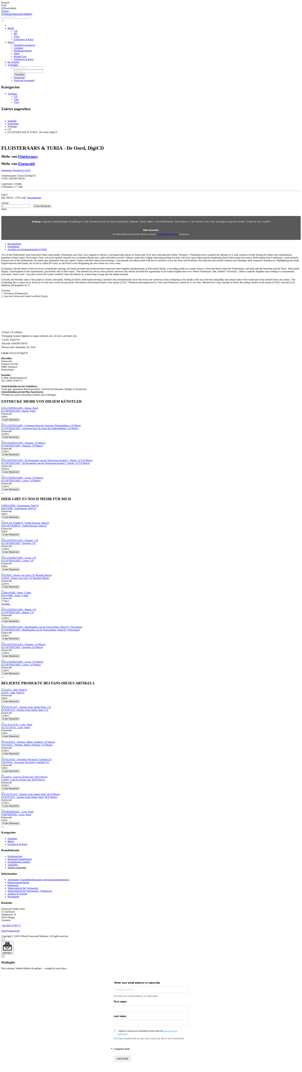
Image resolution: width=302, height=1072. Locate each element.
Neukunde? (19, 77)
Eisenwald (26, 164)
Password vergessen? (24, 80)
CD (15, 31)
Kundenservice (15, 856)
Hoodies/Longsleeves (24, 45)
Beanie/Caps (20, 56)
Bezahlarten (13, 896)
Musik (11, 28)
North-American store (168, 234)
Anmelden (13, 65)
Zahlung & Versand (17, 893)
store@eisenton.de (10, 931)
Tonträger (12, 93)
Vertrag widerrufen (17, 867)
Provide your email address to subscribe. (136, 996)
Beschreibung (14, 243)
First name (120, 1001)
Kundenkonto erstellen (19, 862)
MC (16, 33)
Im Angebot (13, 62)
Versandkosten (34, 197)
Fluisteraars (28, 156)
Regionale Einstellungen (20, 859)
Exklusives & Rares (24, 39)
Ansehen (5, 604)
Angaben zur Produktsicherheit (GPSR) (27, 249)
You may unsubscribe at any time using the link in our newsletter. (149, 1038)
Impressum (13, 885)
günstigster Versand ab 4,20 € (16, 170)
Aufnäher (18, 48)
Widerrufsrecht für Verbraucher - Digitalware (30, 891)
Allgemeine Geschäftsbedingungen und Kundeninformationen (38, 879)
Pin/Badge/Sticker (23, 50)
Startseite (12, 121)
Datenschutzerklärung (18, 882)
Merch (11, 42)
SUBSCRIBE (123, 1059)
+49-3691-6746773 (11, 925)
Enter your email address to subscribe (137, 982)
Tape (16, 99)
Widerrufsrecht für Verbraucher (23, 888)
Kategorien (13, 123)
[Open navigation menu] (2, 20)
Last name (120, 1016)
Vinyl (16, 36)
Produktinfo (13, 246)
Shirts (17, 53)
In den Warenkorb (42, 206)
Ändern (5, 11)
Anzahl (4, 203)
